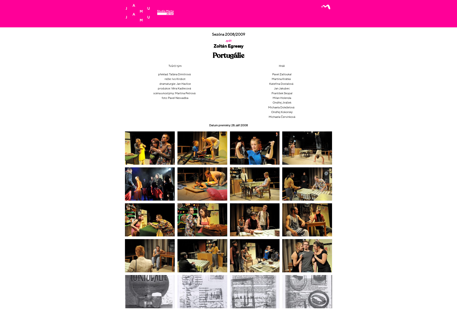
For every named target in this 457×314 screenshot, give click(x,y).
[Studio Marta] (149, 20)
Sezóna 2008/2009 (228, 34)
